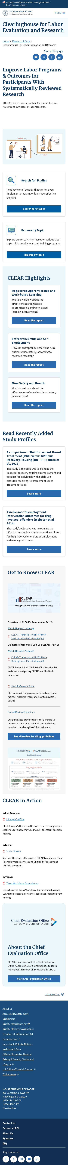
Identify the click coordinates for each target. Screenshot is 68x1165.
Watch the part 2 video (20, 651)
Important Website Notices (17, 1044)
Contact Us (9, 1123)
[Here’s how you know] (34, 4)
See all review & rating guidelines (34, 736)
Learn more (24, 494)
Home (6, 41)
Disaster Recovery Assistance (18, 1028)
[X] (43, 57)
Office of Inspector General (17, 1054)
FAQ (5, 1143)
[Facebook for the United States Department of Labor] (6, 1159)
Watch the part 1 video (20, 628)
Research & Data (21, 41)
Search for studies (34, 209)
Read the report (28, 321)
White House (9, 1074)
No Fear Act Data (12, 1049)
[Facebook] (51, 57)
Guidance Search (11, 1039)
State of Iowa (13, 851)
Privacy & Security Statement (18, 1059)
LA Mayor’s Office (15, 819)
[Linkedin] (59, 57)
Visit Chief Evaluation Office (34, 979)
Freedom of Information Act (18, 1033)
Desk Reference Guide (22, 686)
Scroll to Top (52, 994)
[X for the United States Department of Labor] (13, 1159)
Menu (58, 12)
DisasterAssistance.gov (15, 1023)
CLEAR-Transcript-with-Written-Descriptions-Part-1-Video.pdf (29, 636)
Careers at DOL (11, 1128)
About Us (7, 1008)
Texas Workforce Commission (22, 883)
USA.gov (7, 1064)
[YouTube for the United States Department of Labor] (29, 1159)
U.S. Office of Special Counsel (18, 1069)
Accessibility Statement (15, 1013)
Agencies (8, 1138)
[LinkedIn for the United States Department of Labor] (37, 1159)
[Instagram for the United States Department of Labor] (21, 1159)
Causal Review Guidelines (21, 712)
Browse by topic (34, 255)
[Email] (36, 57)
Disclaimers (9, 1018)
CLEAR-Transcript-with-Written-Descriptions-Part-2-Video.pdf (29, 659)
